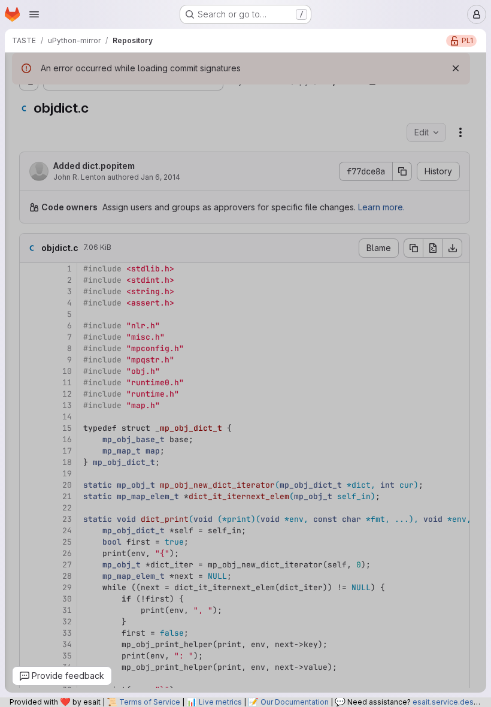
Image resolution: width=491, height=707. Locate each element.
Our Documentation (294, 701)
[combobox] (98, 93)
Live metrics (220, 701)
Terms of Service (149, 701)
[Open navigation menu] (34, 14)
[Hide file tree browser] (21, 69)
